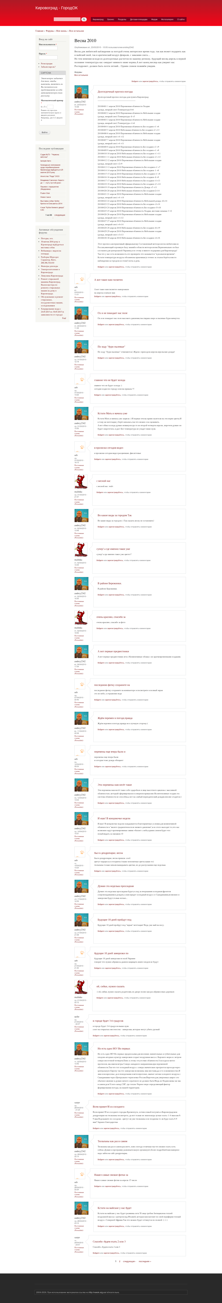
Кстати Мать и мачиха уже (112, 413)
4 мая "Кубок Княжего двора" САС (52, 208)
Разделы (122, 19)
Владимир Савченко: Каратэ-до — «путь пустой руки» (52, 181)
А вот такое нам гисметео (108, 279)
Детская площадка (138, 19)
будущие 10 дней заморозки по (111, 953)
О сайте (181, 19)
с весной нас (104, 481)
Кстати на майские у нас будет (114, 1208)
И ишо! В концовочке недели (114, 818)
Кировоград (98, 19)
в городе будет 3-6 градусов (108, 1020)
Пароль (43, 53)
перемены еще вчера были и (109, 751)
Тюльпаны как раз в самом (112, 1141)
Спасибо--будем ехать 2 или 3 (109, 1241)
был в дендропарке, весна (108, 853)
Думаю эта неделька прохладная (116, 886)
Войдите (135, 81)
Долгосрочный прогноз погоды (115, 91)
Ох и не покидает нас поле (112, 313)
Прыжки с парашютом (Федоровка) (49, 187)
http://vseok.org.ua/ (97, 1292)
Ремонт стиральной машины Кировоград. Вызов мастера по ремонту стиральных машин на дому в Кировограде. (51, 286)
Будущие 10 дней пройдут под (114, 919)
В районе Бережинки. (110, 583)
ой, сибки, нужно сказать (110, 986)
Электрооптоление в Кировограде (50, 271)
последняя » (145, 1261)
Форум (154, 19)
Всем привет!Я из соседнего (108, 1106)
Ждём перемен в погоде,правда (115, 718)
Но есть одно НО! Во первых (114, 1048)
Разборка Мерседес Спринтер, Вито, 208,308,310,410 (50, 260)
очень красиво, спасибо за (111, 617)
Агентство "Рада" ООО (49, 176)
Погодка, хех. (47, 238)
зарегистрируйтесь (150, 81)
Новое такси (45, 197)
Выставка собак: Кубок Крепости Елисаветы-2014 (51, 202)
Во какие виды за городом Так (115, 515)
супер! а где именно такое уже (113, 549)
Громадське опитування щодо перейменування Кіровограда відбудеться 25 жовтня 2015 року (51, 168)
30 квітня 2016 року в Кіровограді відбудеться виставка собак (52, 244)
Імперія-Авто (45, 160)
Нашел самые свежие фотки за (111, 1175)
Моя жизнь (61, 30)
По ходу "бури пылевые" (111, 346)
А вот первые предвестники (113, 651)
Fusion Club (45, 193)
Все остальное (76, 30)
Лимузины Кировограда (52, 275)
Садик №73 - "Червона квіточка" (49, 155)
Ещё (64, 318)
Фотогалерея (167, 19)
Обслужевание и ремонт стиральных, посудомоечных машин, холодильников (52, 301)
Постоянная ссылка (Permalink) (79, 111)
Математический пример (52, 102)
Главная (39, 30)
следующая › (129, 1261)
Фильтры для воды (49, 266)
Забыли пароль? (48, 66)
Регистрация (46, 63)
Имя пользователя (48, 44)
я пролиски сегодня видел (108, 447)
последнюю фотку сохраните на (112, 685)
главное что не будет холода (109, 380)
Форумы (50, 30)
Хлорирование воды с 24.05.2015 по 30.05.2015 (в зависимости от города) (52, 311)
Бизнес (110, 19)
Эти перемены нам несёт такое (115, 784)
